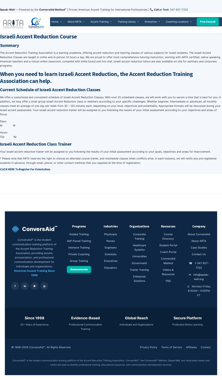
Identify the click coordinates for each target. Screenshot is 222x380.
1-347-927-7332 (199, 265)
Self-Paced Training (79, 241)
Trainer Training (139, 269)
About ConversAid (199, 234)
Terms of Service (171, 347)
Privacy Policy (148, 347)
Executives (110, 260)
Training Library (127, 21)
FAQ (168, 280)
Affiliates (191, 347)
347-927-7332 (179, 9)
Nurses (110, 241)
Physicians (110, 234)
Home (55, 21)
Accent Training (100, 21)
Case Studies (199, 247)
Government (139, 263)
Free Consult (207, 21)
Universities (139, 256)
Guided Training (79, 234)
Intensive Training (79, 247)
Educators (110, 267)
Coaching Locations (177, 21)
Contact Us (199, 254)
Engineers (111, 247)
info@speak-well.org (199, 277)
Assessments (79, 269)
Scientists (111, 254)
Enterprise (151, 21)
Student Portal (168, 245)
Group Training (79, 260)
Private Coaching (79, 254)
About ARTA (74, 21)
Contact (206, 347)
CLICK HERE (7, 169)
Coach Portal (168, 252)
